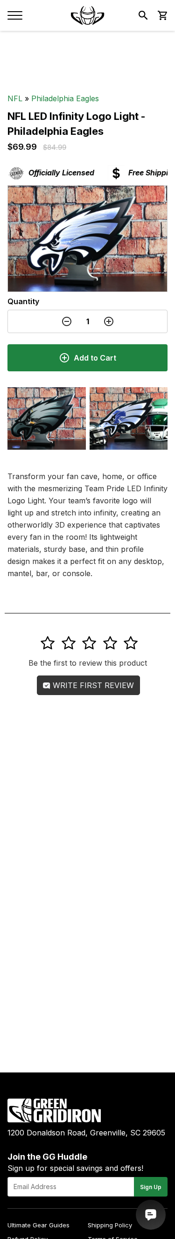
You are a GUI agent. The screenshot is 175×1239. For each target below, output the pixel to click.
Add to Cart (95, 357)
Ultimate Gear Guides (38, 1225)
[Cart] (162, 15)
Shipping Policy (110, 1225)
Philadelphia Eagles (65, 98)
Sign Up (150, 1186)
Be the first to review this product (87, 663)
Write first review (92, 685)
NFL (14, 98)
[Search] (143, 15)
